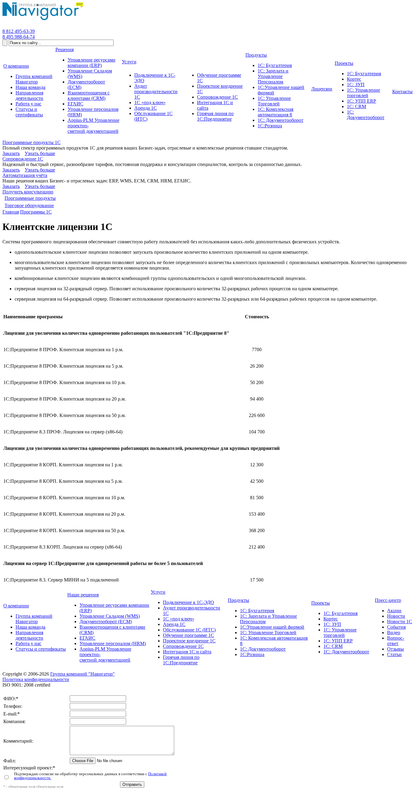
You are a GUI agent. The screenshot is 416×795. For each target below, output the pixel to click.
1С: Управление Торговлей (268, 632)
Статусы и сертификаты (41, 649)
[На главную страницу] (42, 20)
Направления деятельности (29, 635)
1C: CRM (333, 646)
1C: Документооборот (346, 651)
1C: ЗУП (332, 624)
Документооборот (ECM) (105, 621)
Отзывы (395, 649)
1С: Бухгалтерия (257, 610)
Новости (396, 616)
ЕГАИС (87, 638)
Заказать (11, 153)
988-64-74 (18, 36)
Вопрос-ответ (395, 640)
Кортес (330, 618)
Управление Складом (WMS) (109, 616)
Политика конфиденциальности (35, 679)
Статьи (394, 654)
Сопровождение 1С (22, 158)
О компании (16, 605)
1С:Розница (252, 654)
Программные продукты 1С (31, 142)
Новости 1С (399, 621)
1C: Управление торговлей (340, 632)
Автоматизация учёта (24, 175)
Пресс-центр (388, 600)
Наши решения (83, 594)
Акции (394, 610)
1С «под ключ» (178, 618)
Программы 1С (36, 211)
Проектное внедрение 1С (189, 640)
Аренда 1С (174, 624)
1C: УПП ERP (338, 640)
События (396, 627)
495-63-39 (18, 31)
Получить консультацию (27, 191)
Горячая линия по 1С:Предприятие (181, 660)
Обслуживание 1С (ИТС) (189, 629)
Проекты (320, 603)
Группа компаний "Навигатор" (82, 674)
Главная (10, 211)
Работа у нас (28, 643)
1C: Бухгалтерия (340, 613)
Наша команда (30, 627)
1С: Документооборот (263, 649)
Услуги (158, 592)
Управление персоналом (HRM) (112, 643)
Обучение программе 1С (188, 635)
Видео (393, 632)
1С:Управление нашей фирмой (272, 627)
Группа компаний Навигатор (34, 618)
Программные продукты (30, 198)
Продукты (238, 600)
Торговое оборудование (29, 205)
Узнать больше (40, 153)
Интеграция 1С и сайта (187, 651)
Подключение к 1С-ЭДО (188, 602)
